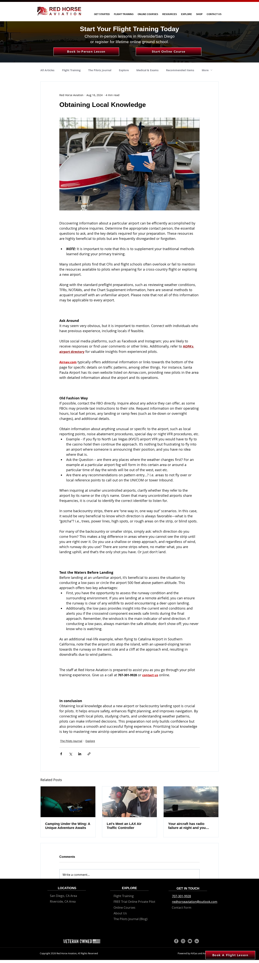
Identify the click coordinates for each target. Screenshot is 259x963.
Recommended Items (180, 70)
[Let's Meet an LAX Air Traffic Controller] (129, 801)
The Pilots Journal (99, 70)
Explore (124, 70)
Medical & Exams (147, 70)
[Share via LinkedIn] (80, 754)
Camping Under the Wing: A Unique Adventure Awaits (67, 826)
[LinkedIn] (197, 941)
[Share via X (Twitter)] (70, 754)
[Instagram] (183, 941)
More (205, 70)
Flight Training (71, 70)
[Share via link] (89, 754)
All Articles (47, 70)
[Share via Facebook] (61, 754)
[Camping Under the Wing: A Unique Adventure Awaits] (68, 801)
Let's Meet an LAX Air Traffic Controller (124, 826)
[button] (102, 14)
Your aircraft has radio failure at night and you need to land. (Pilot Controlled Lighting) (187, 826)
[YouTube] (190, 941)
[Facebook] (176, 941)
